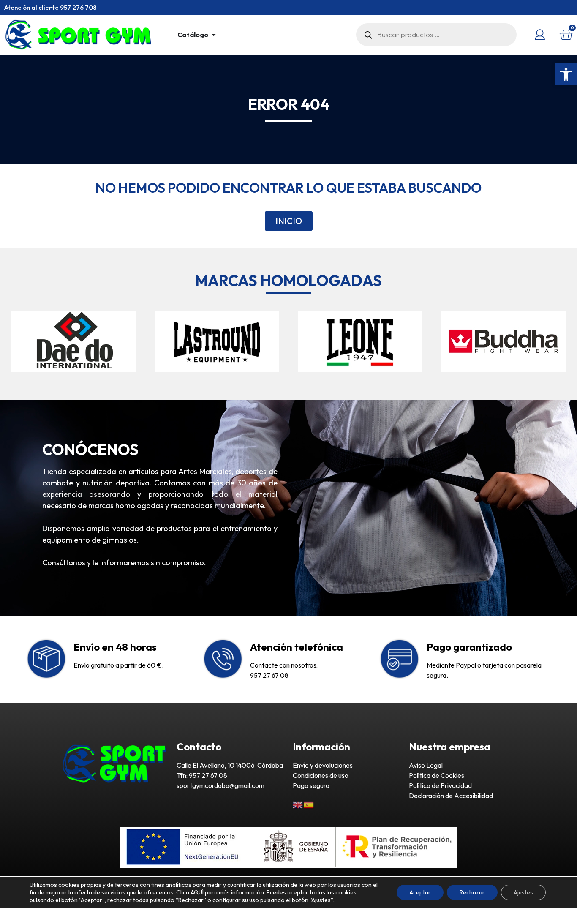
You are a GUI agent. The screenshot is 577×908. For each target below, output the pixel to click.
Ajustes (523, 892)
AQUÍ (196, 892)
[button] (566, 74)
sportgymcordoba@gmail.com (220, 785)
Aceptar (420, 892)
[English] (298, 804)
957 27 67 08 (269, 675)
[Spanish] (309, 804)
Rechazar (472, 892)
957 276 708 (78, 7)
